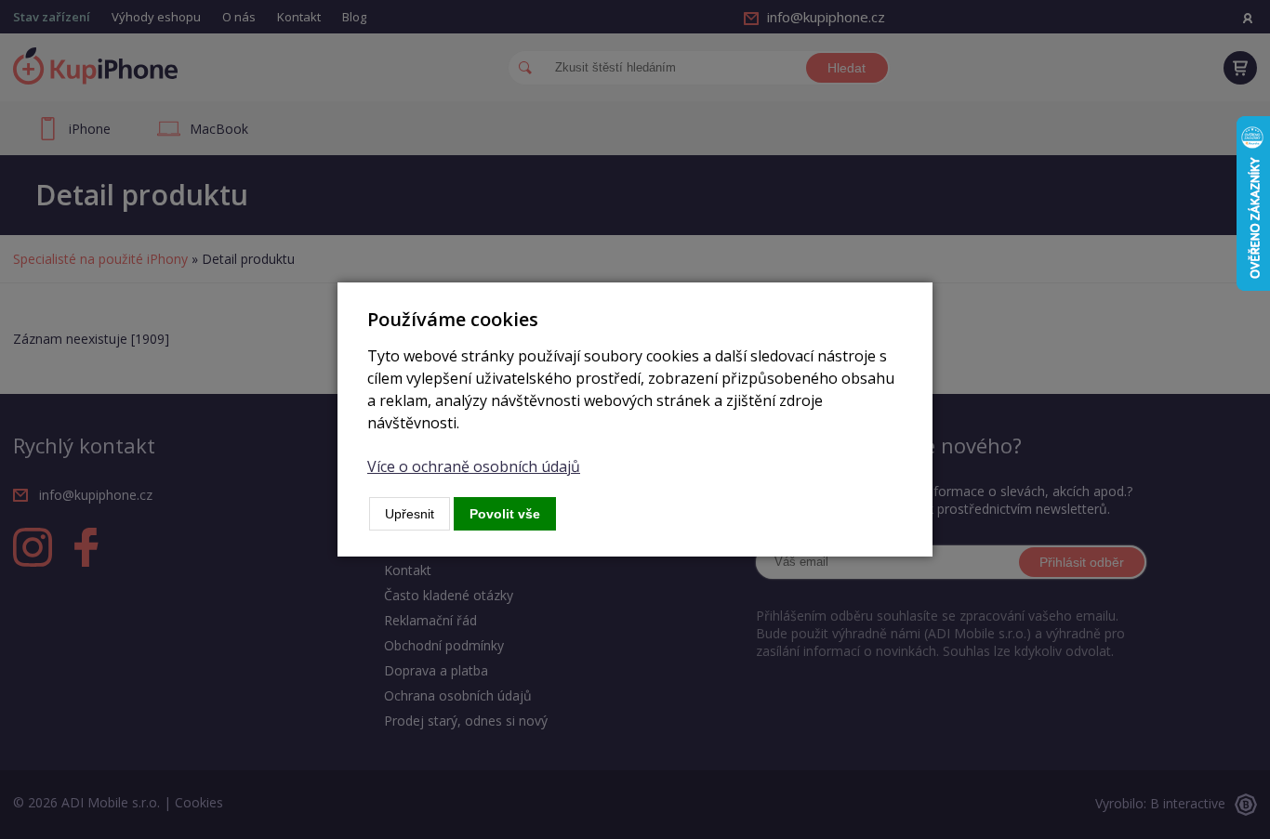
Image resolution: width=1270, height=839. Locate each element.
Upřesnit (409, 513)
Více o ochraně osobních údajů (473, 466)
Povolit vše (505, 513)
